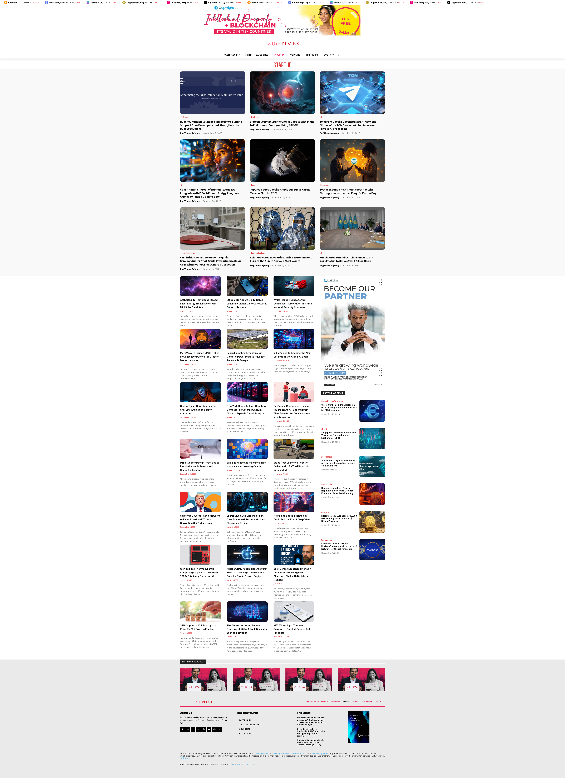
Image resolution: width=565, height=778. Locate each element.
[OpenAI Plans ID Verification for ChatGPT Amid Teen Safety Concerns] (200, 392)
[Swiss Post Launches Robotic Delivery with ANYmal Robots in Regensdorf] (294, 449)
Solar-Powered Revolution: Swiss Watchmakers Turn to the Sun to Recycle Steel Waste (281, 259)
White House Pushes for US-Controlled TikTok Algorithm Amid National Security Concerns (293, 303)
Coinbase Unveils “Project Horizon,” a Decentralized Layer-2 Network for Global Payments (339, 546)
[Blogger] (219, 729)
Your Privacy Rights (319, 753)
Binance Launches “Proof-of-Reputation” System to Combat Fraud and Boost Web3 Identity (337, 491)
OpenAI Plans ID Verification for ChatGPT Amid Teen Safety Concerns (198, 410)
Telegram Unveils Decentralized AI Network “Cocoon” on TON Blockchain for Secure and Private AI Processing (348, 125)
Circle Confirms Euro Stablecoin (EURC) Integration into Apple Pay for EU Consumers (339, 407)
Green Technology (188, 253)
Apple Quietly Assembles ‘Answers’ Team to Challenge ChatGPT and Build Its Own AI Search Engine (247, 572)
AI (321, 117)
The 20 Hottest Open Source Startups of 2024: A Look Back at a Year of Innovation (247, 629)
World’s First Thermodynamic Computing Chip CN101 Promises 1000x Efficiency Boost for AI (199, 572)
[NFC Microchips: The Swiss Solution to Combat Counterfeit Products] (294, 611)
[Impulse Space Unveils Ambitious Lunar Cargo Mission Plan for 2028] (282, 160)
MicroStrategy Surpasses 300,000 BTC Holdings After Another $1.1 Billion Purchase (339, 518)
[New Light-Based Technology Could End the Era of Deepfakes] (294, 502)
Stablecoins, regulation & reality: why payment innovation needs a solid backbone (338, 463)
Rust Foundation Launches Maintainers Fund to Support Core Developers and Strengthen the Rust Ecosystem (211, 125)
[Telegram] (203, 729)
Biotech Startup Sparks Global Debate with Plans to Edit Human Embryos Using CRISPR (282, 123)
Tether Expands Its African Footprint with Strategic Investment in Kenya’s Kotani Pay (348, 191)
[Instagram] (198, 729)
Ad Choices (185, 758)
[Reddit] (214, 729)
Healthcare (255, 117)
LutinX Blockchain (247, 764)
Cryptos (325, 429)
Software (185, 117)
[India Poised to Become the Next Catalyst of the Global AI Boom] (294, 339)
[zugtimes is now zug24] (203, 679)
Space (253, 185)
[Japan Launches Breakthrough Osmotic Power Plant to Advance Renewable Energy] (247, 339)
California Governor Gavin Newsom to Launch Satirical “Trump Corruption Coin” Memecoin (200, 519)
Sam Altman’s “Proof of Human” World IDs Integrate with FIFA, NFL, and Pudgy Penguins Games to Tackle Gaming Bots (209, 193)
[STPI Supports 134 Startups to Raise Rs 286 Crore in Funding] (200, 611)
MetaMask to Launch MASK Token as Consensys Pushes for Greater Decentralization (199, 357)
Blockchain (324, 185)
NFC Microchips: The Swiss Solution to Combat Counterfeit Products (292, 629)
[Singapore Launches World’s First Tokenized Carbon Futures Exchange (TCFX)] (372, 438)
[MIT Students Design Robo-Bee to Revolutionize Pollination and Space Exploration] (200, 449)
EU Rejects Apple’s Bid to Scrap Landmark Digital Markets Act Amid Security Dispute (247, 303)
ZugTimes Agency (190, 133)
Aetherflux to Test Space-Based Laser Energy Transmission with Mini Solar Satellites (199, 303)
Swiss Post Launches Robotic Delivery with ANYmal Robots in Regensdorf (291, 466)
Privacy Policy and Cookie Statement (290, 753)
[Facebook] (182, 729)
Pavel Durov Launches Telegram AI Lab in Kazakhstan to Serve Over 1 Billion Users (346, 259)
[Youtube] (209, 729)
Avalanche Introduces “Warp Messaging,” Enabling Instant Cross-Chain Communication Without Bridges (310, 721)
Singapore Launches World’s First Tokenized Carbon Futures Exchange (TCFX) (339, 435)
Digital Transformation (332, 401)
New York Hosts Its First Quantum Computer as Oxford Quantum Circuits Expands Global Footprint (246, 410)
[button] (339, 55)
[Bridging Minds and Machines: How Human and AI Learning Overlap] (247, 449)
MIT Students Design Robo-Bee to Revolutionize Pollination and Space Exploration (199, 466)
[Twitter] (193, 729)
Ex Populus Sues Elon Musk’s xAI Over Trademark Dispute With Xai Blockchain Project (246, 519)
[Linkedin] (187, 729)
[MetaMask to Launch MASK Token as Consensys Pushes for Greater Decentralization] (200, 339)
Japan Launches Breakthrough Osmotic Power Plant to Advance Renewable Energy (246, 357)
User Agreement (262, 753)
